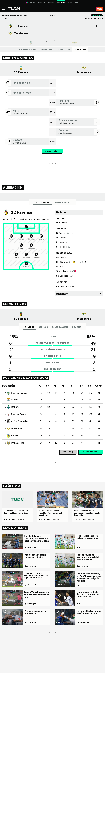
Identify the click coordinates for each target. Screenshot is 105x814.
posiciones (80, 49)
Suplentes (62, 293)
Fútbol (79, 547)
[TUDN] (14, 8)
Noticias (41, 2)
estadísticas (63, 49)
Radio (70, 2)
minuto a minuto (28, 49)
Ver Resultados (89, 452)
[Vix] (99, 9)
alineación (46, 49)
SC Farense (42, 202)
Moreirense (62, 202)
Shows (32, 2)
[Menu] (3, 9)
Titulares (61, 212)
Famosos (51, 2)
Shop (77, 2)
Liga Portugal (9, 519)
